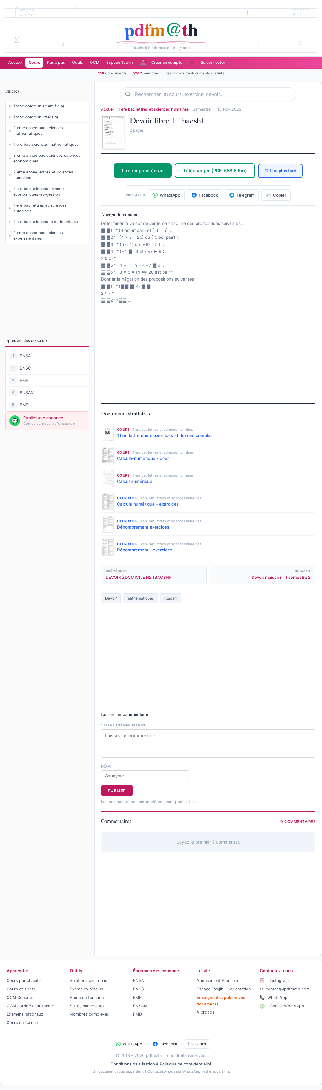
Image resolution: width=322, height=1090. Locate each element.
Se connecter (213, 62)
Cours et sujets (21, 989)
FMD (24, 405)
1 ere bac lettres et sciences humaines (49, 208)
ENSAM (27, 392)
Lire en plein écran (143, 170)
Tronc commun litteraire (49, 117)
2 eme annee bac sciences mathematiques (49, 130)
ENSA (25, 355)
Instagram (279, 980)
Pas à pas (56, 62)
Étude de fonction (87, 997)
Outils (77, 62)
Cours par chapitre (24, 980)
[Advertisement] (47, 290)
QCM (94, 62)
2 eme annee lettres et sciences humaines (49, 175)
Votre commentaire (124, 725)
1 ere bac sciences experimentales (49, 221)
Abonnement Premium (217, 980)
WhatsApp (273, 997)
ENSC (25, 368)
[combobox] (213, 94)
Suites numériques (87, 1006)
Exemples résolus (86, 989)
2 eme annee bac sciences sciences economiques (49, 158)
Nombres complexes (89, 1014)
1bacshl (170, 598)
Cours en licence (22, 1022)
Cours (34, 62)
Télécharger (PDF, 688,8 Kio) (215, 170)
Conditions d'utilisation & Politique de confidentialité (161, 1063)
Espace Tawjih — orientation (224, 989)
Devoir (111, 598)
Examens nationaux (25, 1014)
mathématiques (140, 598)
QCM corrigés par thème (30, 1006)
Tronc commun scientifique (49, 106)
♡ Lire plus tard (280, 170)
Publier (117, 790)
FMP (24, 380)
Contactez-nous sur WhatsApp (173, 1071)
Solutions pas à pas (88, 980)
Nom (106, 766)
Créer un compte (166, 62)
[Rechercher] (130, 94)
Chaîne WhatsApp (286, 1006)
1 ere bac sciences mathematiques (49, 144)
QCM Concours (21, 997)
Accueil (15, 62)
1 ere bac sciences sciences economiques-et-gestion (49, 191)
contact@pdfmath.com (285, 989)
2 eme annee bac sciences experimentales (49, 235)
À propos (205, 1012)
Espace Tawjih (119, 62)
